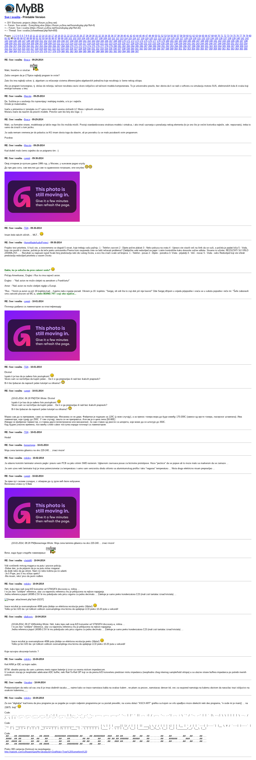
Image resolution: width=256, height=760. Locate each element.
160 (80, 41)
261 (32, 46)
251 (232, 43)
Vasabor (28, 682)
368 (11, 51)
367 (6, 51)
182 (176, 41)
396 (132, 51)
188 (202, 41)
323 (58, 49)
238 (176, 43)
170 (124, 41)
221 (102, 43)
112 (117, 38)
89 (31, 38)
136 (221, 38)
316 (28, 49)
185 (189, 41)
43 (134, 35)
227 (128, 43)
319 (41, 49)
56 (175, 35)
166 (106, 41)
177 (154, 41)
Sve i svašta (12, 17)
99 (62, 38)
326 (71, 49)
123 (164, 38)
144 (11, 41)
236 (167, 43)
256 (11, 46)
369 (15, 51)
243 (198, 43)
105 (88, 38)
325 (67, 49)
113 (121, 38)
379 (58, 51)
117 (138, 38)
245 (206, 43)
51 (159, 35)
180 (167, 41)
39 (121, 35)
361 (224, 49)
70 (219, 35)
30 (93, 35)
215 (76, 43)
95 (49, 38)
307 (233, 46)
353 (189, 49)
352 (185, 49)
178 (159, 41)
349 (171, 49)
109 (105, 38)
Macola (27, 96)
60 (187, 35)
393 (119, 51)
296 (185, 46)
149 (32, 41)
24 (74, 35)
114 (126, 38)
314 (19, 49)
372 (28, 51)
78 (244, 35)
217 (84, 43)
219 (93, 43)
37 (115, 35)
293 (172, 46)
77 (240, 35)
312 (10, 49)
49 (153, 35)
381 (67, 51)
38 (118, 35)
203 (24, 43)
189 (206, 41)
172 (132, 41)
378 (54, 51)
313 (15, 49)
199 (6, 43)
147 (24, 41)
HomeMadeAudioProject (36, 242)
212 (63, 43)
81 (6, 38)
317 (32, 49)
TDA (26, 228)
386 (89, 51)
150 (37, 41)
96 (53, 38)
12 (37, 35)
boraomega (29, 445)
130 (194, 38)
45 (140, 35)
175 (146, 41)
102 (74, 38)
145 (15, 41)
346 (158, 49)
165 (102, 41)
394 (124, 51)
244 (202, 43)
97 (56, 38)
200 (11, 43)
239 (180, 43)
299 (198, 46)
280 (115, 46)
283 (128, 46)
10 (31, 35)
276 (98, 46)
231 (145, 43)
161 (85, 41)
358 (211, 49)
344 (150, 49)
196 (237, 41)
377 (50, 51)
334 (106, 49)
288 (150, 46)
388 (98, 51)
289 (154, 46)
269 (67, 46)
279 (111, 46)
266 (54, 46)
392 (115, 51)
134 (212, 38)
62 (193, 35)
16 (49, 35)
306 (228, 46)
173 (137, 41)
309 (241, 46)
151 (41, 41)
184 (185, 41)
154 (54, 41)
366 (245, 49)
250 (228, 43)
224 (115, 43)
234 (158, 43)
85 (18, 38)
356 (202, 49)
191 (215, 41)
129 (190, 38)
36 (112, 35)
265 (50, 46)
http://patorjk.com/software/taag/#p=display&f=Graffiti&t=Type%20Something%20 (46, 751)
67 (209, 35)
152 (45, 41)
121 (155, 38)
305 (224, 46)
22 (68, 35)
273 (85, 46)
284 (132, 46)
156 (63, 41)
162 (89, 41)
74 (231, 35)
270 (71, 46)
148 (28, 41)
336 (115, 49)
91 (37, 38)
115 (130, 38)
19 (59, 35)
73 (228, 35)
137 (225, 38)
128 (186, 38)
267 (58, 46)
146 (19, 41)
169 (119, 41)
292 (167, 46)
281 (119, 46)
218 (89, 43)
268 (63, 46)
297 (189, 46)
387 (93, 51)
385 (85, 51)
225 (119, 43)
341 (137, 49)
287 (146, 46)
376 (45, 51)
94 (46, 38)
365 (241, 49)
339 (128, 49)
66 (206, 35)
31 (96, 35)
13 (40, 35)
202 (19, 43)
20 (62, 35)
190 (211, 41)
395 (128, 51)
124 (168, 38)
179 (163, 41)
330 (89, 49)
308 (237, 46)
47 (146, 35)
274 (89, 46)
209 (50, 43)
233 (154, 43)
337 (119, 49)
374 (37, 51)
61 (190, 35)
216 (80, 43)
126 (177, 38)
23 (71, 35)
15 (46, 35)
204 (28, 43)
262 (37, 46)
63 (197, 35)
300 (202, 46)
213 (67, 43)
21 (65, 35)
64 (200, 35)
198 (246, 41)
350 (176, 49)
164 (98, 41)
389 (102, 51)
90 (34, 38)
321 (50, 49)
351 (180, 49)
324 (63, 49)
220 (97, 43)
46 (143, 35)
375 (41, 51)
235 (163, 43)
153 (50, 41)
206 (37, 43)
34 (106, 35)
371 (24, 51)
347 (163, 49)
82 (9, 38)
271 (76, 46)
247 (215, 43)
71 (222, 35)
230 (141, 43)
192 (220, 41)
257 (15, 46)
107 (96, 38)
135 (216, 38)
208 (45, 43)
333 (102, 49)
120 (151, 38)
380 (63, 51)
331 (93, 49)
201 (15, 43)
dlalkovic (28, 616)
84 (15, 38)
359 (215, 49)
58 (181, 35)
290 (159, 46)
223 (111, 43)
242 (193, 43)
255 (6, 46)
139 (234, 38)
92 (40, 38)
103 (79, 38)
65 (203, 35)
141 (242, 38)
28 (87, 35)
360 (219, 49)
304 (220, 46)
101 (70, 38)
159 (76, 41)
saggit (27, 158)
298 (193, 46)
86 (21, 38)
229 (137, 43)
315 (23, 49)
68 (212, 35)
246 (211, 43)
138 (229, 38)
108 (101, 38)
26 (81, 35)
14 (43, 35)
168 (115, 41)
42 (131, 35)
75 (234, 35)
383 (76, 51)
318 (36, 49)
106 (92, 38)
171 (128, 41)
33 (103, 35)
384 (80, 51)
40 (124, 35)
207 (41, 43)
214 (71, 43)
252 (237, 43)
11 (34, 35)
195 (233, 41)
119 (147, 38)
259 (24, 46)
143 (6, 41)
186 (193, 41)
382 (71, 51)
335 (111, 49)
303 (215, 46)
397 (137, 51)
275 (93, 46)
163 (93, 41)
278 (106, 46)
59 (184, 35)
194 (228, 41)
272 (80, 46)
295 (180, 46)
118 (142, 38)
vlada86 (28, 560)
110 (109, 38)
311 (6, 49)
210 (54, 43)
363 (232, 49)
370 (19, 51)
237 (171, 43)
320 (45, 49)
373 (32, 51)
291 (163, 46)
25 (77, 35)
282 (124, 46)
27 (84, 35)
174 (141, 41)
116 (134, 38)
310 (246, 46)
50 (156, 35)
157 (67, 41)
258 (19, 46)
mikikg (27, 458)
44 (137, 35)
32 (99, 35)
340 (132, 49)
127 (181, 38)
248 (219, 43)
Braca (27, 59)
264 (45, 46)
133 (208, 38)
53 (165, 35)
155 (58, 41)
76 (237, 35)
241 (189, 43)
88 (27, 38)
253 (241, 43)
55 (171, 35)
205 (32, 43)
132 (203, 38)
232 (150, 43)
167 (111, 41)
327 (76, 49)
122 (160, 38)
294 (176, 46)
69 (215, 35)
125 (173, 38)
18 (56, 35)
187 (198, 41)
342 (141, 49)
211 (58, 43)
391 (111, 51)
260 (28, 46)
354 (193, 49)
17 (52, 35)
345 (154, 49)
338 (124, 49)
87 (24, 38)
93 (43, 38)
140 (238, 38)
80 (250, 35)
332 (97, 49)
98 (59, 38)
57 (178, 35)
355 (198, 49)
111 (113, 38)
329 (84, 49)
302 (211, 46)
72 (225, 35)
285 (137, 46)
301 (206, 46)
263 (41, 46)
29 (90, 35)
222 (106, 43)
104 (83, 38)
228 (132, 43)
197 (241, 41)
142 (247, 38)
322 (54, 49)
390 (106, 51)
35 (109, 35)
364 (237, 49)
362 (228, 49)
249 (224, 43)
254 (245, 43)
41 (128, 35)
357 (206, 49)
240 (185, 43)
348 (167, 49)
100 (66, 38)
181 (172, 41)
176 (150, 41)
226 (124, 43)
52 (162, 35)
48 (150, 35)
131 (199, 38)
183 (180, 41)
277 (102, 46)
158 (71, 41)
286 (141, 46)
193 (224, 41)
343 (145, 49)
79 (247, 35)
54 (168, 35)
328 (80, 49)
